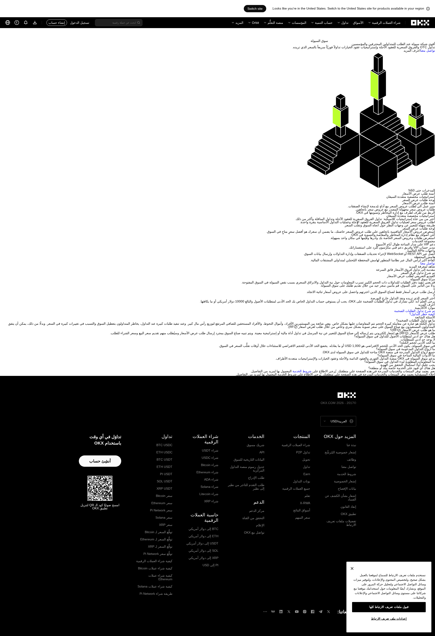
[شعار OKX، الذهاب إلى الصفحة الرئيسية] (420, 23)
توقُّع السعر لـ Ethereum (156, 539)
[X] (328, 611)
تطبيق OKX (348, 514)
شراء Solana (209, 486)
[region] (388, 597)
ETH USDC (164, 452)
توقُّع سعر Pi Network (157, 554)
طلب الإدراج (256, 477)
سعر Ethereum (161, 503)
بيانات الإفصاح (347, 488)
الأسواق (358, 22)
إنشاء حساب (56, 22)
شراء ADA (211, 479)
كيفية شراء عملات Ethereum (160, 577)
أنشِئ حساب (100, 461)
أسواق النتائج (301, 510)
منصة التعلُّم (275, 22)
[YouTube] (297, 611)
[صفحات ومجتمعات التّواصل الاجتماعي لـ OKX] (265, 611)
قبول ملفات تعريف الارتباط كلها (389, 607)
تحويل (306, 459)
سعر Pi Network (161, 510)
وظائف (351, 459)
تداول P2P (303, 452)
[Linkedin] (281, 611)
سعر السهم (302, 517)
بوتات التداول (301, 481)
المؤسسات (299, 22)
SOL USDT (164, 481)
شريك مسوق (255, 445)
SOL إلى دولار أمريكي (203, 550)
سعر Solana (163, 517)
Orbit (255, 22)
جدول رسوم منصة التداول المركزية (247, 468)
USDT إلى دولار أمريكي (202, 543)
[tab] (217, 193)
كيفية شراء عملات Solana (155, 586)
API (261, 452)
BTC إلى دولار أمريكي (203, 529)
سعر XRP (165, 525)
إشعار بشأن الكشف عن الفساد (340, 497)
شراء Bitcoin (209, 465)
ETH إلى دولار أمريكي (203, 536)
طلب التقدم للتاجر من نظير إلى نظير (246, 486)
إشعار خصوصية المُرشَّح (340, 452)
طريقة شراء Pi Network (156, 593)
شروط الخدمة (302, 371)
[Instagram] (305, 611)
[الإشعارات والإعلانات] (26, 22)
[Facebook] (313, 611)
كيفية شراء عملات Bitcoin (155, 568)
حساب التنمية (324, 22)
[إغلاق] (352, 568)
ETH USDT (164, 467)
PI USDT (166, 474)
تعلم (307, 496)
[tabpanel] (217, 207)
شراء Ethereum (207, 472)
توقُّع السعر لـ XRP (160, 546)
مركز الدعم (256, 511)
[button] (217, 320)
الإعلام (260, 525)
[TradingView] (273, 611)
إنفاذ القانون (348, 506)
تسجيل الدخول (79, 22)
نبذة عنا (351, 445)
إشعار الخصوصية (345, 481)
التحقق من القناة (253, 518)
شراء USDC (210, 457)
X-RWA (305, 503)
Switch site (255, 8)
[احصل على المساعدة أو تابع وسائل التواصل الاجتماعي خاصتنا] (16, 22)
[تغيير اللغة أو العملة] (7, 22)
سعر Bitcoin (164, 496)
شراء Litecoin (208, 494)
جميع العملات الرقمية (296, 488)
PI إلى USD (210, 565)
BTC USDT (164, 459)
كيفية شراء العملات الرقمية (154, 561)
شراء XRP (211, 501)
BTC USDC (164, 445)
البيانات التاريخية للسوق (249, 459)
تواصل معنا (348, 467)
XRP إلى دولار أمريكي (203, 558)
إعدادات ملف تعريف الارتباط (389, 618)
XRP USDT (164, 488)
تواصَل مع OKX (254, 532)
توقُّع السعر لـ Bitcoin (158, 532)
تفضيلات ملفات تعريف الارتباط (341, 523)
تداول (344, 22)
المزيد (239, 22)
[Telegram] (321, 611)
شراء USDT (210, 450)
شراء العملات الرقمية (386, 22)
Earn (306, 474)
